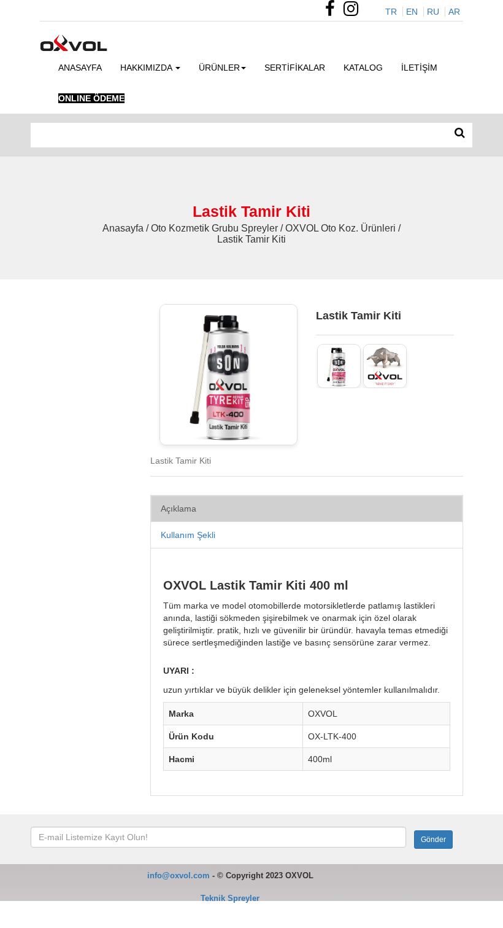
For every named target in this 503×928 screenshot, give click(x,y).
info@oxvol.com (178, 875)
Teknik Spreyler (230, 898)
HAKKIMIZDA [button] (147, 67)
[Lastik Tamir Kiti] (339, 366)
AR (454, 12)
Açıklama (178, 508)
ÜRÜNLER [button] (219, 67)
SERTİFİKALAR (294, 67)
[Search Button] (459, 133)
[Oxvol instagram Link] (354, 12)
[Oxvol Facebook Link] (333, 12)
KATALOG (363, 67)
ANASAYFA (80, 67)
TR (391, 12)
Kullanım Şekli (188, 535)
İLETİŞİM (419, 67)
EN (412, 12)
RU (433, 12)
